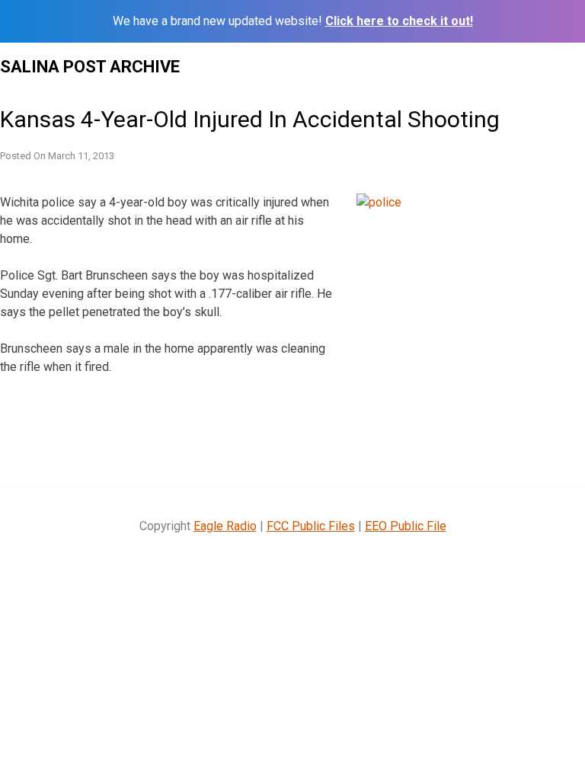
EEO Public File (405, 526)
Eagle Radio (225, 526)
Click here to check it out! (399, 21)
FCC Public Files (311, 526)
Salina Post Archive (90, 66)
